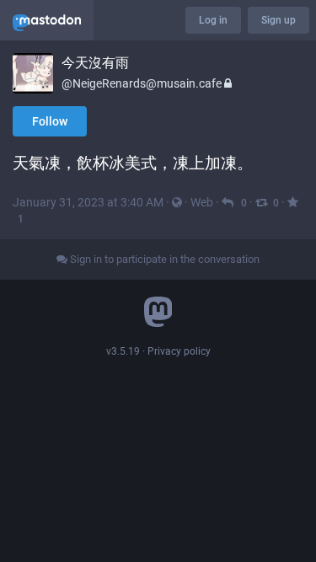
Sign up (278, 20)
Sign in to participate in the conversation (163, 259)
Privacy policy (179, 351)
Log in (213, 20)
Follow (49, 121)
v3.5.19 (123, 351)
